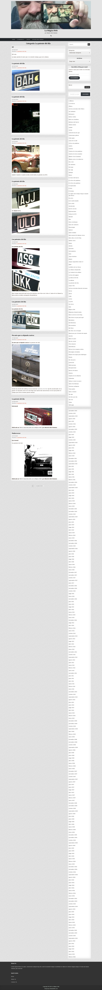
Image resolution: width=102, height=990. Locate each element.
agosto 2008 (72, 750)
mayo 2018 (71, 559)
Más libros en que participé (76, 317)
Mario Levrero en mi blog (75, 315)
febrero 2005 (72, 861)
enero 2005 (72, 864)
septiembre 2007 (73, 779)
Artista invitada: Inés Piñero (76, 109)
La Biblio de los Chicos (75, 267)
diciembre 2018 (73, 540)
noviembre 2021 (73, 461)
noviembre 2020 (73, 482)
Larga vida (72, 286)
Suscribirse (74, 78)
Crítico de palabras (74, 143)
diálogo (71, 172)
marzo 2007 (72, 795)
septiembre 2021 (73, 464)
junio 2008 (71, 755)
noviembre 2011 (73, 673)
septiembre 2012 (73, 657)
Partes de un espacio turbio (76, 349)
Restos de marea (73, 370)
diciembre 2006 (73, 803)
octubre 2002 (72, 935)
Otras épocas (72, 344)
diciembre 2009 (73, 721)
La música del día (73, 278)
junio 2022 (71, 448)
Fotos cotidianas (73, 222)
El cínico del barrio (74, 178)
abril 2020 (71, 498)
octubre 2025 (72, 413)
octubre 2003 (72, 904)
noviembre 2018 (73, 543)
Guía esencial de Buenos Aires (77, 235)
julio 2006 (71, 816)
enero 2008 (72, 768)
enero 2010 (71, 718)
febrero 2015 (72, 615)
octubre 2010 (72, 694)
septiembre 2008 (73, 747)
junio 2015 (71, 604)
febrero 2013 (72, 646)
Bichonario (71, 114)
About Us (13, 979)
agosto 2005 (72, 845)
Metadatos (71, 320)
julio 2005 (71, 848)
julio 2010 (71, 702)
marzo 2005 (72, 859)
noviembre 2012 (73, 652)
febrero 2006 (72, 829)
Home (13, 39)
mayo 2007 (71, 790)
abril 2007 (71, 792)
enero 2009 (72, 737)
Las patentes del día (19, 239)
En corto (71, 198)
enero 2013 (71, 649)
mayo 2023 (71, 437)
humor (70, 243)
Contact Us (14, 982)
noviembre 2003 (73, 901)
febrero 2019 (72, 535)
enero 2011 (71, 689)
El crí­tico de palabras (74, 180)
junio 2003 (71, 914)
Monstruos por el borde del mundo (78, 333)
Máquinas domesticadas (75, 312)
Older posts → (40, 486)
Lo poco (71, 301)
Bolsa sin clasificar (74, 119)
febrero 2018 (72, 567)
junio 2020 (71, 493)
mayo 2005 (71, 853)
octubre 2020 (72, 485)
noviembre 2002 (73, 933)
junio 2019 (71, 525)
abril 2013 (71, 644)
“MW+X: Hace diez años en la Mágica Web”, (30, 427)
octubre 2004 (72, 872)
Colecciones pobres (74, 135)
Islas (70, 254)
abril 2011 (71, 681)
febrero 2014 (72, 628)
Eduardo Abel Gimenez (38, 39)
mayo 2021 (71, 472)
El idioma (71, 191)
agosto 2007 (72, 782)
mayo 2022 (71, 450)
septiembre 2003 (73, 906)
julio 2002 (71, 943)
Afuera (70, 106)
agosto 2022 (72, 445)
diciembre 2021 (73, 458)
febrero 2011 (72, 686)
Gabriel (71, 230)
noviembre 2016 (73, 588)
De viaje (71, 170)
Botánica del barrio (74, 122)
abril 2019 (71, 530)
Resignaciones (72, 368)
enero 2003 (72, 928)
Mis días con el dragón (75, 331)
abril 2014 (71, 625)
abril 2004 (71, 888)
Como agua (71, 138)
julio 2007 (71, 784)
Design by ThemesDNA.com (51, 988)
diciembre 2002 (73, 930)
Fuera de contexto (73, 225)
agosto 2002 (72, 941)
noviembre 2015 (73, 599)
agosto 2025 (72, 419)
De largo (71, 167)
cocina (70, 130)
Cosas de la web (73, 141)
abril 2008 (71, 760)
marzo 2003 (72, 922)
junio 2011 (71, 678)
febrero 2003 (72, 925)
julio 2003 (71, 912)
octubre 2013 (72, 633)
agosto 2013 (72, 639)
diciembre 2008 (73, 739)
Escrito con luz (72, 209)
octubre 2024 (72, 424)
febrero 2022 (72, 453)
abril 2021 (71, 474)
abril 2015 (71, 609)
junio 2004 (71, 882)
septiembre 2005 (73, 843)
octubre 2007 (72, 776)
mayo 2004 (71, 885)
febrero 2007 (72, 798)
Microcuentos (72, 325)
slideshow (71, 378)
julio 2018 (71, 554)
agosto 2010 (72, 699)
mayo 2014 (71, 623)
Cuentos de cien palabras (75, 151)
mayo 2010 (71, 707)
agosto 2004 (72, 877)
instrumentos (72, 251)
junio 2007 (71, 787)
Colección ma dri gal (74, 133)
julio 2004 (71, 880)
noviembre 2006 (73, 806)
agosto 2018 (72, 551)
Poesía (70, 357)
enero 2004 (72, 896)
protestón (71, 362)
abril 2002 (71, 951)
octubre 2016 (72, 591)
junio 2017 (71, 583)
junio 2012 (71, 662)
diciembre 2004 (73, 867)
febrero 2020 (72, 503)
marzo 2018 (72, 564)
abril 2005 (71, 856)
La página (71, 280)
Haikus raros (72, 240)
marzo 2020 (72, 501)
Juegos (28, 39)
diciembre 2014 (73, 620)
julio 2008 (71, 753)
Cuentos (71, 148)
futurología (72, 227)
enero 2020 (72, 506)
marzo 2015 (72, 612)
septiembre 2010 (73, 697)
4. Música (71, 101)
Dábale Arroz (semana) (75, 156)
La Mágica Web (51, 31)
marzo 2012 (71, 665)
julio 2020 (71, 490)
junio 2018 (71, 556)
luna (70, 307)
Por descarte (72, 360)
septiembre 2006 (73, 811)
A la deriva (72, 103)
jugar (70, 264)
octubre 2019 (72, 514)
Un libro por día (73, 397)
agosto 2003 (72, 909)
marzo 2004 (72, 890)
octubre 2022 (72, 440)
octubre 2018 (72, 546)
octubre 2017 (72, 578)
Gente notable (72, 232)
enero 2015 (71, 617)
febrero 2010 (72, 715)
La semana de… (20, 39)
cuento (70, 146)
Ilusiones (71, 248)
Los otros (71, 304)
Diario (70, 175)
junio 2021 (71, 469)
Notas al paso (72, 339)
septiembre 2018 (73, 548)
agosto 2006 (72, 814)
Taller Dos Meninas (74, 384)
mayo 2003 (71, 917)
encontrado (72, 206)
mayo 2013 (71, 641)
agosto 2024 (72, 426)
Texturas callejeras (74, 386)
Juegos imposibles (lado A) (76, 262)
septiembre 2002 (73, 938)
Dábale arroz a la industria (76, 159)
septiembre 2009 (73, 729)
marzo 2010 (72, 713)
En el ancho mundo (73, 201)
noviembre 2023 (73, 429)
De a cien (71, 162)
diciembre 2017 (73, 572)
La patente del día (21, 51)
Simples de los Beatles (75, 376)
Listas (70, 299)
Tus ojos (71, 394)
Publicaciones (72, 365)
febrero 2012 (72, 668)
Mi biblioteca (72, 323)
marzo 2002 (72, 954)
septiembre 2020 (73, 487)
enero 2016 (71, 596)
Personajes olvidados (74, 352)
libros (70, 293)
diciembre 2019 (73, 509)
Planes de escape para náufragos (77, 354)
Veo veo (71, 399)
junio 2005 (71, 851)
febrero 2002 (72, 957)
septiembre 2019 (73, 517)
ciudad (70, 127)
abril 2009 (71, 731)
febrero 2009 (72, 734)
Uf (13, 47)
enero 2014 (71, 631)
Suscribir (85, 94)
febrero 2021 (72, 480)
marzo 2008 (72, 763)
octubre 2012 (72, 654)
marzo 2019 (72, 533)
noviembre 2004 (73, 869)
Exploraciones (72, 211)
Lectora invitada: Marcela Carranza (78, 288)
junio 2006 (71, 819)
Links (70, 296)
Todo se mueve (72, 392)
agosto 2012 (72, 660)
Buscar (70, 85)
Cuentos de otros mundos (75, 154)
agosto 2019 (72, 519)
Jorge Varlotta (72, 256)
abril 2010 (71, 710)
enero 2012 (71, 670)
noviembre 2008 (73, 742)
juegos (70, 259)
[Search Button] (51, 36)
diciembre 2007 (73, 771)
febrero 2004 (72, 893)
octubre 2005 (72, 840)
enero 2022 (71, 456)
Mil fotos (71, 328)
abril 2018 (71, 562)
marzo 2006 (72, 827)
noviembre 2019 (73, 511)
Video (70, 402)
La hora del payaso (74, 275)
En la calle (71, 203)
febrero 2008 (72, 766)
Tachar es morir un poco (75, 381)
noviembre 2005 (73, 837)
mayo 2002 (71, 949)
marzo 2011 (71, 684)
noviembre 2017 (73, 575)
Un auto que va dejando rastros (23, 335)
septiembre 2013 (73, 636)
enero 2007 (72, 800)
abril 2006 (71, 824)
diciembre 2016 (73, 586)
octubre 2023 (72, 432)
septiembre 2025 (73, 416)
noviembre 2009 (73, 723)
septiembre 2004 (73, 875)
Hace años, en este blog (75, 238)
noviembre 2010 (73, 692)
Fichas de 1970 (72, 214)
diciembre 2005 (73, 835)
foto (70, 219)
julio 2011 (71, 676)
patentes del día (42, 389)
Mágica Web (72, 309)
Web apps (71, 405)
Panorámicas (72, 346)
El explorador (72, 186)
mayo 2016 (71, 593)
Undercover (16, 433)
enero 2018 (71, 570)
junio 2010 (71, 705)
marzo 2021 (71, 477)
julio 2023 (71, 434)
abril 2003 (71, 920)
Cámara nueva (72, 125)
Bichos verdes (72, 117)
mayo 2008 (71, 758)
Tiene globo (72, 389)
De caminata (72, 164)
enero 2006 (72, 832)
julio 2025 (71, 421)
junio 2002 (71, 946)
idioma (70, 246)
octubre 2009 (72, 726)
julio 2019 (71, 522)
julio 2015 (71, 601)
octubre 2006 (72, 808)
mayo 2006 (71, 821)
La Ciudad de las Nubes (75, 272)
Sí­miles (71, 373)
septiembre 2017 (73, 580)
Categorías (71, 50)
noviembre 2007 (73, 774)
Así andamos (72, 111)
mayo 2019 (71, 527)
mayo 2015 (71, 607)
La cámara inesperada (74, 270)
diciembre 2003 (73, 898)
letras (70, 291)
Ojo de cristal (72, 341)
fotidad (71, 217)
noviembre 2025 (73, 411)
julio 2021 (71, 466)
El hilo (70, 188)
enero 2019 (71, 538)
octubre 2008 (72, 745)
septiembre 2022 (73, 442)
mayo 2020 (71, 495)
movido (71, 336)
